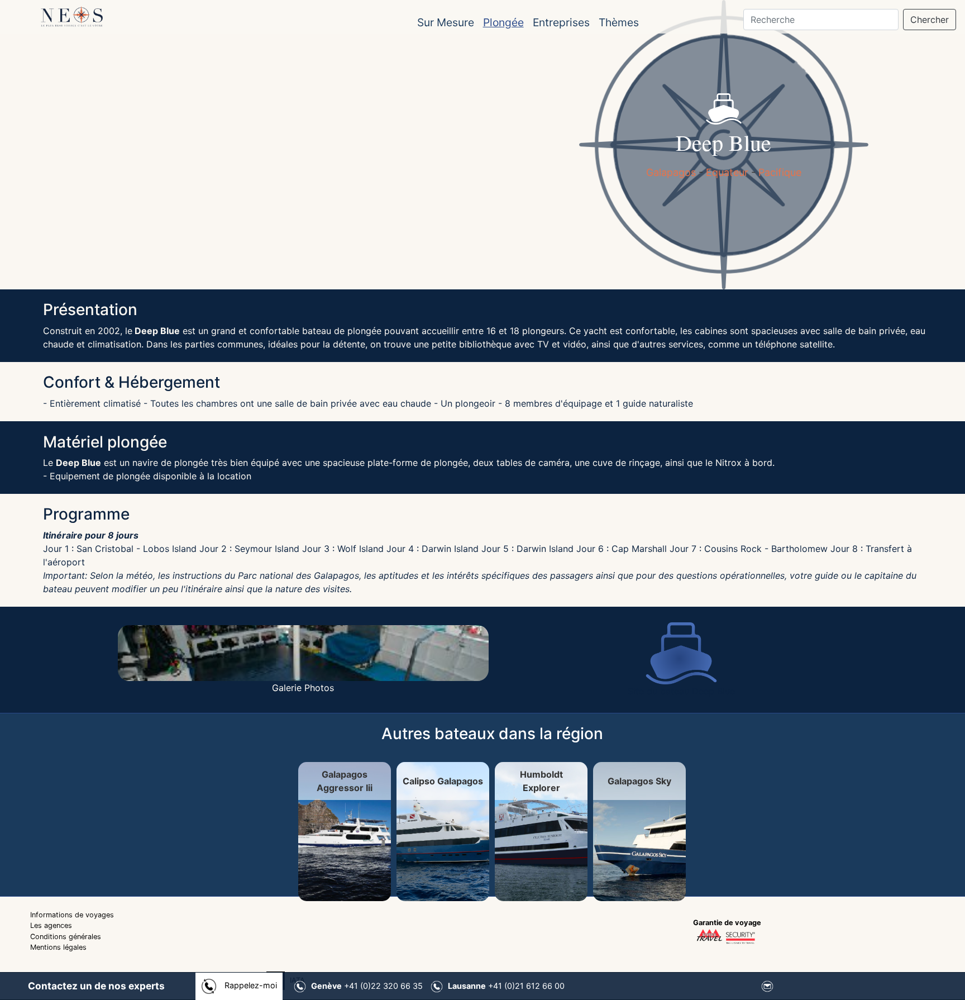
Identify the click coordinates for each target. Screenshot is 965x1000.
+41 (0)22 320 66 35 (367, 986)
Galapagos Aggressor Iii (172, 782)
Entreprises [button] (561, 22)
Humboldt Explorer (598, 782)
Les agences (51, 929)
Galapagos (672, 172)
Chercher (929, 19)
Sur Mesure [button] (445, 22)
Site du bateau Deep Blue (681, 691)
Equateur (727, 172)
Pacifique (779, 172)
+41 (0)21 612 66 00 (506, 986)
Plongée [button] (503, 22)
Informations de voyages (72, 919)
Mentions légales (58, 950)
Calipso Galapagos (385, 782)
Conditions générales (65, 940)
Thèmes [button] (619, 22)
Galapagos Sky (812, 782)
